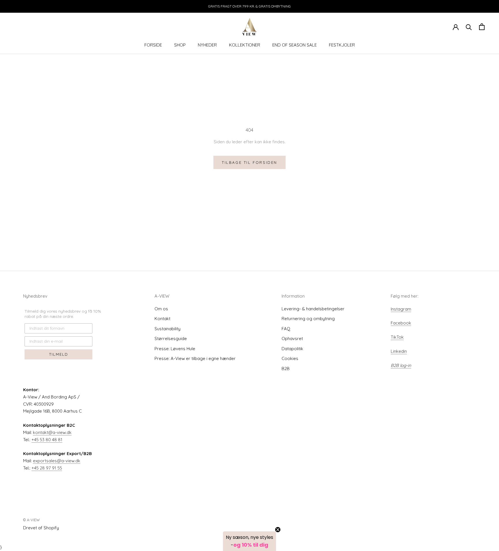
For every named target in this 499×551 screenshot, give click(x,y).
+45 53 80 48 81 (46, 439)
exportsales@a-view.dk (56, 460)
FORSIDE (153, 45)
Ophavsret (292, 338)
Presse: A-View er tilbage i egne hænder (195, 358)
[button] (249, 541)
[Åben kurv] (482, 26)
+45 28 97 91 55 (46, 468)
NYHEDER (207, 45)
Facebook (401, 323)
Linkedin (399, 351)
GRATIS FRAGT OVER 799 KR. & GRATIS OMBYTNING (249, 6)
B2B (286, 368)
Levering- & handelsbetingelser (313, 308)
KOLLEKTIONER (244, 45)
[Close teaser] (278, 530)
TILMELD (58, 354)
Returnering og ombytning (308, 318)
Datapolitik (292, 348)
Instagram (401, 309)
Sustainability (167, 328)
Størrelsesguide (170, 338)
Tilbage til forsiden (249, 162)
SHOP (180, 45)
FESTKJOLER (342, 45)
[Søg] (469, 27)
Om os (161, 308)
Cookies (290, 358)
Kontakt (162, 318)
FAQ (286, 328)
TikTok (397, 337)
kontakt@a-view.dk (52, 432)
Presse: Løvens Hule (174, 348)
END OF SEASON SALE (294, 45)
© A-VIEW (31, 519)
